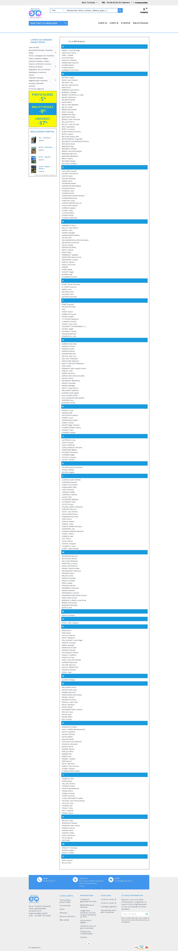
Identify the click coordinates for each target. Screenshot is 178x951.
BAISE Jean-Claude (69, 80)
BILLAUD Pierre (68, 122)
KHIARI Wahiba (68, 470)
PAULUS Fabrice (68, 635)
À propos (125, 23)
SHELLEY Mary (68, 751)
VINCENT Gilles (68, 833)
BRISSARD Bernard (69, 154)
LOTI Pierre (66, 539)
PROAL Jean (67, 672)
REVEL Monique (68, 705)
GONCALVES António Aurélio (73, 376)
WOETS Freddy (68, 853)
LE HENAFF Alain (69, 502)
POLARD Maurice (68, 665)
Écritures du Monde (36, 67)
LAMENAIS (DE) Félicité (71, 480)
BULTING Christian (69, 164)
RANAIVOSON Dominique (72, 695)
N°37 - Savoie (44, 157)
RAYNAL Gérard (68, 697)
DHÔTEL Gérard (68, 262)
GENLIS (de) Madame (70, 361)
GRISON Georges (68, 386)
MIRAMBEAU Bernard (70, 588)
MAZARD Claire (68, 573)
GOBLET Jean (67, 371)
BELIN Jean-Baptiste (70, 105)
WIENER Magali (68, 850)
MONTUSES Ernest (69, 598)
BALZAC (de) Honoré (70, 85)
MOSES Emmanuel (69, 603)
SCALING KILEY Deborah (71, 742)
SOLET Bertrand (68, 764)
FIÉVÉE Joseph (68, 317)
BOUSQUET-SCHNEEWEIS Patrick (75, 141)
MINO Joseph (67, 583)
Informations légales (85, 921)
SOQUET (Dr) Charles (70, 766)
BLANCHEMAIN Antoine (71, 132)
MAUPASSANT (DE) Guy (71, 571)
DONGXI (65, 267)
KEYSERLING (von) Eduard (72, 467)
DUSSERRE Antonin (69, 277)
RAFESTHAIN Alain (69, 690)
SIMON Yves (66, 756)
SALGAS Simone (68, 734)
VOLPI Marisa (67, 838)
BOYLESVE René (68, 144)
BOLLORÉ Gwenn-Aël (70, 137)
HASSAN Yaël (67, 413)
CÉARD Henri (67, 181)
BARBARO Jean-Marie (70, 90)
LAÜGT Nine (67, 497)
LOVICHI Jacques (69, 544)
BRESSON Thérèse (69, 149)
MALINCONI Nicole (69, 559)
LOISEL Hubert (68, 534)
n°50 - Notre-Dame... (44, 168)
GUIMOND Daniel (68, 403)
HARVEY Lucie (67, 410)
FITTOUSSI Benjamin (70, 319)
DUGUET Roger (68, 272)
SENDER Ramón (68, 749)
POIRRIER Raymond (69, 662)
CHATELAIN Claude (70, 205)
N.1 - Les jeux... (45, 138)
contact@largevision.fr (124, 881)
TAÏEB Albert (67, 781)
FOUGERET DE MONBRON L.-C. (74, 326)
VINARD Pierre (67, 830)
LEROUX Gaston (68, 521)
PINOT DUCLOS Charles (71, 660)
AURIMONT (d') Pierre (70, 70)
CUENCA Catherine (69, 218)
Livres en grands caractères (41, 41)
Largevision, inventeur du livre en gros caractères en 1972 (88, 914)
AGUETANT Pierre (69, 53)
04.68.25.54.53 (49, 881)
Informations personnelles (65, 901)
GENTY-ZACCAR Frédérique (73, 363)
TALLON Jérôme (68, 784)
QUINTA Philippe (68, 680)
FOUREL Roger (67, 329)
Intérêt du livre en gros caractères (88, 927)
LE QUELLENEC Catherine (72, 507)
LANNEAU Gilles (68, 492)
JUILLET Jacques (69, 457)
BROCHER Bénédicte (70, 156)
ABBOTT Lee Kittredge (71, 50)
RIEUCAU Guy (67, 712)
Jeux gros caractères (36, 83)
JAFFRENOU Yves (69, 440)
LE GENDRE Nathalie (70, 499)
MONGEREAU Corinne (70, 593)
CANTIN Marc (67, 176)
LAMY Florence (68, 490)
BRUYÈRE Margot (68, 161)
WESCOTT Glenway (69, 848)
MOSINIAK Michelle (69, 605)
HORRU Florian (68, 423)
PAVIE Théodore (68, 638)
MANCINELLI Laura (70, 563)
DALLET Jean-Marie (70, 228)
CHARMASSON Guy (69, 198)
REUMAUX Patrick (69, 700)
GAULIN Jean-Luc (69, 356)
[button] (48, 23)
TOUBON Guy (67, 806)
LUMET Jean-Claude (70, 548)
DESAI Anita (66, 252)
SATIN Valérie (67, 737)
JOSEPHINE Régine (69, 450)
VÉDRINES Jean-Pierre (71, 826)
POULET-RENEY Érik (70, 667)
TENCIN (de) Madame (70, 788)
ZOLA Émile (66, 863)
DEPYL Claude (67, 250)
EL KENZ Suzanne (69, 287)
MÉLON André (67, 576)
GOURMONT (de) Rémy (71, 381)
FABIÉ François (68, 304)
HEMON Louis (67, 418)
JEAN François (67, 442)
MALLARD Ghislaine (70, 561)
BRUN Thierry (67, 159)
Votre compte (66, 896)
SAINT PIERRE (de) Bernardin (73, 729)
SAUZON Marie (68, 739)
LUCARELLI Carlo (69, 546)
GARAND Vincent (68, 346)
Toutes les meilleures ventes (45, 175)
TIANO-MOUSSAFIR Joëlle (72, 798)
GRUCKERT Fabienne (70, 390)
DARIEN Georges (68, 233)
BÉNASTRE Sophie (69, 110)
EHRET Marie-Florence (71, 284)
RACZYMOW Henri (69, 687)
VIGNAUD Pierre (68, 828)
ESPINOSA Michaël (69, 297)
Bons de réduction (67, 916)
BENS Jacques (67, 112)
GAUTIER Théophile (70, 359)
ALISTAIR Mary (68, 58)
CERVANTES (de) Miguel (71, 186)
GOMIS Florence (68, 373)
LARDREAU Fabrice (69, 495)
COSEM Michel (67, 215)
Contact (83, 937)
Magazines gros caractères (38, 80)
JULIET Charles (68, 460)
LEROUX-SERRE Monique (72, 526)
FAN (63, 309)
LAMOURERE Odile (69, 487)
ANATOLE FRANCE (69, 60)
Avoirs (62, 909)
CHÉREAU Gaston (69, 208)
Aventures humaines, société (39, 61)
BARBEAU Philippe (69, 92)
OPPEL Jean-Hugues (70, 623)
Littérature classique (36, 78)
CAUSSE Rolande (68, 179)
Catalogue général (109, 907)
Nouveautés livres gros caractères (41, 50)
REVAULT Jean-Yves (70, 702)
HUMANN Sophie (68, 432)
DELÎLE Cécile (67, 245)
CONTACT (126, 3)
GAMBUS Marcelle (69, 344)
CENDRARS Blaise (69, 183)
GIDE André (66, 366)
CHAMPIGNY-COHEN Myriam (73, 196)
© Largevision (35, 947)
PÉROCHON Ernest (69, 648)
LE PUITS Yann (68, 504)
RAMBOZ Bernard (69, 692)
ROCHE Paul (67, 714)
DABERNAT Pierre (69, 225)
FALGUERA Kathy (69, 307)
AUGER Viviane (67, 68)
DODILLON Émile (68, 265)
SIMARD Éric (67, 754)
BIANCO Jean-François (71, 119)
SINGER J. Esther (69, 759)
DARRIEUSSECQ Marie (70, 235)
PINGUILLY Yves (68, 657)
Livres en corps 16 (108, 899)
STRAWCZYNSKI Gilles (71, 771)
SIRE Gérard (66, 761)
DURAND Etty (67, 274)
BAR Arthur (66, 88)
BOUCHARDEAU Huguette (72, 139)
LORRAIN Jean (67, 536)
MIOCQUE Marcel (69, 586)
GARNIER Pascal (68, 351)
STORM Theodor (68, 769)
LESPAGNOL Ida (68, 529)
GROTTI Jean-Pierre (70, 388)
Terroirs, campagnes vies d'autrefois (41, 55)
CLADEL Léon (67, 210)
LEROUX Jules (67, 524)
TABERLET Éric (68, 779)
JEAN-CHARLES (68, 445)
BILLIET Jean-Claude (70, 124)
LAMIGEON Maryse (69, 482)
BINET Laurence (68, 129)
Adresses (63, 913)
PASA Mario (66, 633)
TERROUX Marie (68, 793)
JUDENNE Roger (68, 455)
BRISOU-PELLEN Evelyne (72, 151)
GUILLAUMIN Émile (70, 395)
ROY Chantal (67, 719)
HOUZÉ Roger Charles (70, 425)
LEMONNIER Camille (70, 517)
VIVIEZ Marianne (68, 835)
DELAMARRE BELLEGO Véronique (75, 240)
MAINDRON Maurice (70, 556)
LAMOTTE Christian (70, 485)
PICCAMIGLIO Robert (70, 653)
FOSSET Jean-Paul (69, 324)
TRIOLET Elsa (67, 808)
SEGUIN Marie (67, 747)
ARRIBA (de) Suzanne (70, 63)
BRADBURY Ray (68, 146)
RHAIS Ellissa (67, 707)
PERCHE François (69, 643)
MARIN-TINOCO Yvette (70, 568)
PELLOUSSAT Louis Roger (72, 640)
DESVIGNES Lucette (70, 260)
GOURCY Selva (67, 378)
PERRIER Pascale (68, 650)
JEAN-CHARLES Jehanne (72, 447)
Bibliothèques (140, 23)
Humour (31, 75)
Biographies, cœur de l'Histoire (39, 69)
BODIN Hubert (67, 134)
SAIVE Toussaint (68, 732)
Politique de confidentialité (86, 933)
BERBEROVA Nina (68, 114)
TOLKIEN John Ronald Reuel (73, 801)
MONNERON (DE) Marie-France (74, 595)
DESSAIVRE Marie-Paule (71, 257)
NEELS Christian (68, 615)
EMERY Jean (67, 289)
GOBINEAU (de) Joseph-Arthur (74, 368)
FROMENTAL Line (69, 336)
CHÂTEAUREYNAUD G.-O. (72, 203)
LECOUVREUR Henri (70, 514)
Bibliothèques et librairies (87, 906)
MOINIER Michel (68, 590)
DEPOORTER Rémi (69, 247)
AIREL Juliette (67, 55)
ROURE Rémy (67, 717)
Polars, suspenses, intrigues (38, 58)
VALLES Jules (67, 821)
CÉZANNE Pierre (68, 188)
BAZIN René (66, 102)
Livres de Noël (34, 47)
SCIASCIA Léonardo (70, 744)
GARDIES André (68, 349)
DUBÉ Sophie (67, 269)
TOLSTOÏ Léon (68, 803)
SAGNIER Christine (69, 727)
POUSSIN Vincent (69, 670)
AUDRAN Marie (68, 65)
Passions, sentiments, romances (40, 64)
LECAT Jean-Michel (70, 512)
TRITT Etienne (67, 811)
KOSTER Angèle (68, 472)
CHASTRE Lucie (68, 201)
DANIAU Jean (67, 230)
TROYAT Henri (67, 813)
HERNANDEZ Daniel (70, 420)
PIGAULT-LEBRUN (69, 655)
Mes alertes (64, 920)
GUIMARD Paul (68, 400)
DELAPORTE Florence (70, 243)
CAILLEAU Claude (69, 171)
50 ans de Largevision (36, 89)
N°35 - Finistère (45, 147)
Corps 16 (102, 23)
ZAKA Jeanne (67, 860)
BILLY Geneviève (68, 127)
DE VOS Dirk (66, 238)
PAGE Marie (66, 630)
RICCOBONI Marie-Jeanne (72, 709)
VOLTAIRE (66, 840)
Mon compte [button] (90, 3)
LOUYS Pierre (67, 541)
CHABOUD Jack (68, 191)
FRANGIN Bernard (69, 334)
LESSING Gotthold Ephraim (73, 531)
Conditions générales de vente (88, 900)
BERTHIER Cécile (68, 117)
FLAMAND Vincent (69, 322)
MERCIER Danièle (69, 578)
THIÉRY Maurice (68, 796)
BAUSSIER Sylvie (68, 100)
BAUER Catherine (69, 97)
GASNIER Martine (69, 354)
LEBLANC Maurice (69, 509)
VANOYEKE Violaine (69, 823)
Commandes (65, 906)
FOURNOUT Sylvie (69, 331)
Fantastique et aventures (37, 72)
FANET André (67, 312)
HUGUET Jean (67, 430)
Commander (141, 3)
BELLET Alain (67, 107)
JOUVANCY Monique (70, 452)
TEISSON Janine (68, 786)
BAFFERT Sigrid (68, 78)
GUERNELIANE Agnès (70, 393)
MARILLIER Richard (69, 566)
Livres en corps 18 (108, 903)
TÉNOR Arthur (67, 791)
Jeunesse (32, 86)
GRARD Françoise (69, 383)
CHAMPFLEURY (68, 193)
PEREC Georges (68, 645)
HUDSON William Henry (71, 428)
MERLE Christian (68, 581)
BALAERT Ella (67, 83)
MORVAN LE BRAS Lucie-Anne (74, 600)
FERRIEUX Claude (69, 314)
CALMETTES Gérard (70, 174)
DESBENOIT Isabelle (70, 255)
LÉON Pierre (67, 519)
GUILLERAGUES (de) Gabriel (73, 398)
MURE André (67, 608)
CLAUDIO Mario (68, 213)
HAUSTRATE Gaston (70, 415)
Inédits (31, 53)
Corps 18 (114, 23)
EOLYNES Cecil (68, 292)
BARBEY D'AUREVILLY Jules (72, 95)
